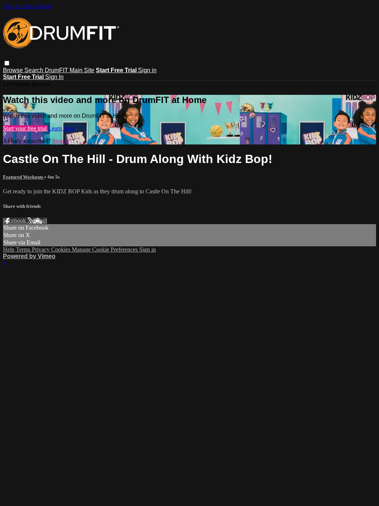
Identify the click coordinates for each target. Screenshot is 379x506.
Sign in (147, 70)
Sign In (54, 77)
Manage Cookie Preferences (105, 249)
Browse (13, 70)
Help (9, 249)
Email (40, 220)
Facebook (15, 220)
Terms (24, 249)
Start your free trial (25, 128)
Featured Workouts (23, 177)
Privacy (41, 249)
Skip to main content (27, 6)
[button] (6, 63)
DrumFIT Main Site (69, 70)
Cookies (61, 249)
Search (34, 70)
